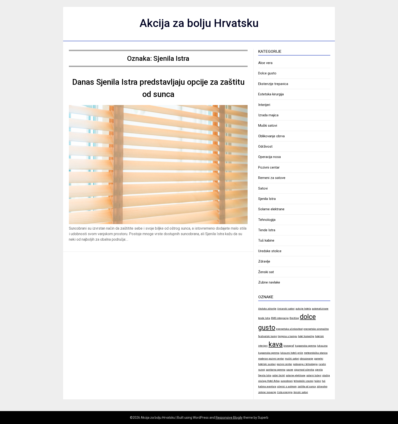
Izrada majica (268, 115)
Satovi (263, 188)
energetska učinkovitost (289, 329)
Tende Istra (266, 230)
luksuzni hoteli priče (291, 352)
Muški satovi (267, 125)
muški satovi (292, 358)
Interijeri (264, 105)
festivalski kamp (267, 336)
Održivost (265, 146)
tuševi (317, 381)
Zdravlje (264, 261)
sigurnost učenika (304, 369)
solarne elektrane (295, 375)
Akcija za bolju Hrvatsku (199, 23)
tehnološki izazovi (303, 381)
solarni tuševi (313, 375)
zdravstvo (322, 386)
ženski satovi (300, 392)
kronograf (289, 345)
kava (276, 344)
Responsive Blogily (229, 417)
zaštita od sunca (307, 386)
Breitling (294, 318)
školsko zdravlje (267, 308)
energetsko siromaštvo (316, 329)
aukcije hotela (303, 308)
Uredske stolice (269, 251)
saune (289, 369)
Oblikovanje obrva (271, 136)
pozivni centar (284, 364)
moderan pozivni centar (271, 358)
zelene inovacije (267, 392)
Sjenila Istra (267, 199)
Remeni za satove (271, 178)
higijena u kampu (287, 336)
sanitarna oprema (275, 369)
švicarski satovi (286, 308)
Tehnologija (266, 220)
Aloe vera (265, 63)
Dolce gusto (267, 73)
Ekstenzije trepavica (273, 84)
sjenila (319, 369)
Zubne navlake (269, 282)
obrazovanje (306, 358)
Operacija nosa (269, 157)
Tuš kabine (266, 240)
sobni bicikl (278, 375)
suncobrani (287, 381)
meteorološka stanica (316, 352)
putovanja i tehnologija (305, 364)
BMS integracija (280, 318)
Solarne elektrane (271, 209)
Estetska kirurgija (271, 94)
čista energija (285, 392)
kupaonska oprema (305, 345)
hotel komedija (306, 336)
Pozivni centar (269, 167)
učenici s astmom (287, 386)
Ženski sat (266, 272)
